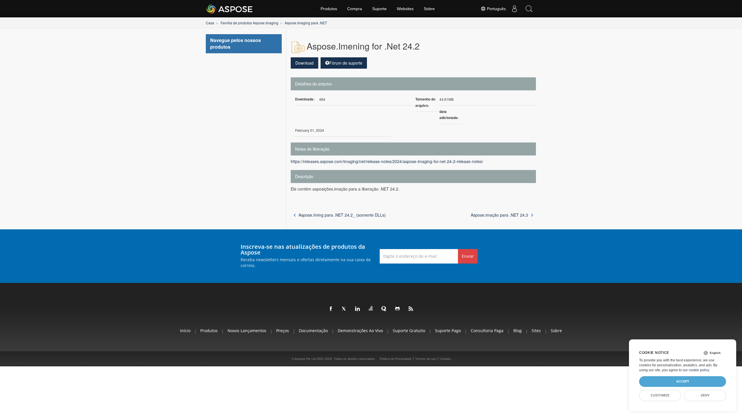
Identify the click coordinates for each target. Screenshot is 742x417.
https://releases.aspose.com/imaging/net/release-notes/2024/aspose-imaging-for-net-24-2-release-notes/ (387, 161)
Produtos (329, 8)
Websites (405, 8)
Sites (536, 330)
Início (185, 330)
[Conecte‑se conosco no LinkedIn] (357, 309)
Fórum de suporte (345, 63)
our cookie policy (696, 370)
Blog (517, 330)
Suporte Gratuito (409, 330)
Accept (682, 381)
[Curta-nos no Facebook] (331, 309)
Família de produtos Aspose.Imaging (249, 22)
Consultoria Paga (487, 330)
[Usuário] (514, 8)
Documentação (313, 330)
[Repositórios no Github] (397, 309)
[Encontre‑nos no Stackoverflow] (371, 308)
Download (304, 63)
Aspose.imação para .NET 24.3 (499, 215)
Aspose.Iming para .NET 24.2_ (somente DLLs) (342, 215)
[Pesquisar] (529, 8)
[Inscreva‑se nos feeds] (411, 309)
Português (496, 8)
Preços (282, 330)
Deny (705, 395)
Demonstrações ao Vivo (360, 330)
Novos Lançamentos (247, 330)
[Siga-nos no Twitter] (344, 309)
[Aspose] (230, 8)
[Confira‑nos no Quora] (384, 309)
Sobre (429, 8)
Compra (354, 8)
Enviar (468, 256)
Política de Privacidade (396, 359)
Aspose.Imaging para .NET (306, 22)
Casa (210, 22)
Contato (445, 359)
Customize (660, 395)
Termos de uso (425, 359)
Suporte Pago (448, 330)
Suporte (379, 8)
